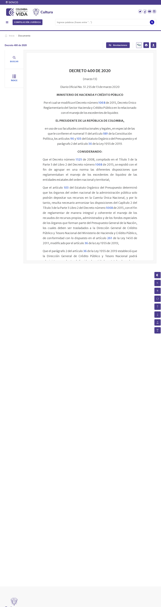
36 (90, 144)
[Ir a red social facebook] (145, 12)
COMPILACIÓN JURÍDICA (27, 22)
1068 (101, 102)
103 (79, 138)
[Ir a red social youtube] (150, 12)
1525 (79, 159)
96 (72, 138)
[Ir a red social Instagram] (154, 12)
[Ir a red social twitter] (140, 12)
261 (109, 238)
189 (105, 133)
